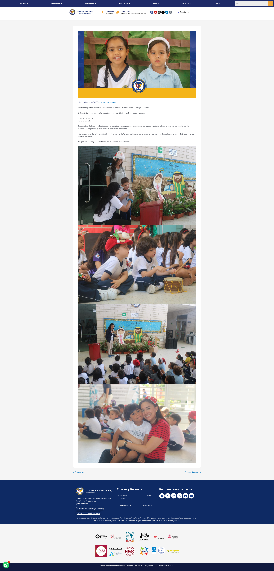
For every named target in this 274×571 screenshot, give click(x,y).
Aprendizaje (55, 3)
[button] (24, 3)
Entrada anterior (80, 472)
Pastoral (156, 3)
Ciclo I (81, 102)
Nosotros (23, 3)
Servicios (185, 3)
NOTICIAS (94, 102)
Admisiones (89, 3)
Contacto (217, 3)
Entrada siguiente (193, 472)
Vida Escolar (123, 3)
